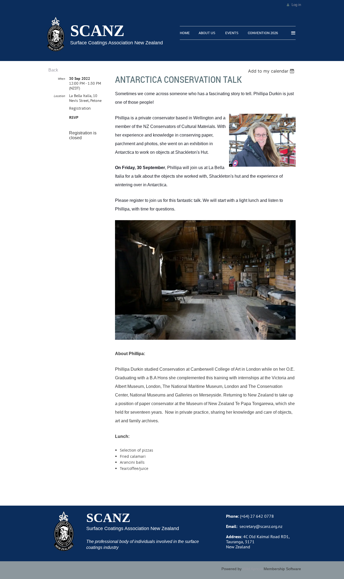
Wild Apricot (253, 569)
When (61, 79)
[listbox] (272, 71)
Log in (296, 5)
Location (59, 96)
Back (53, 70)
